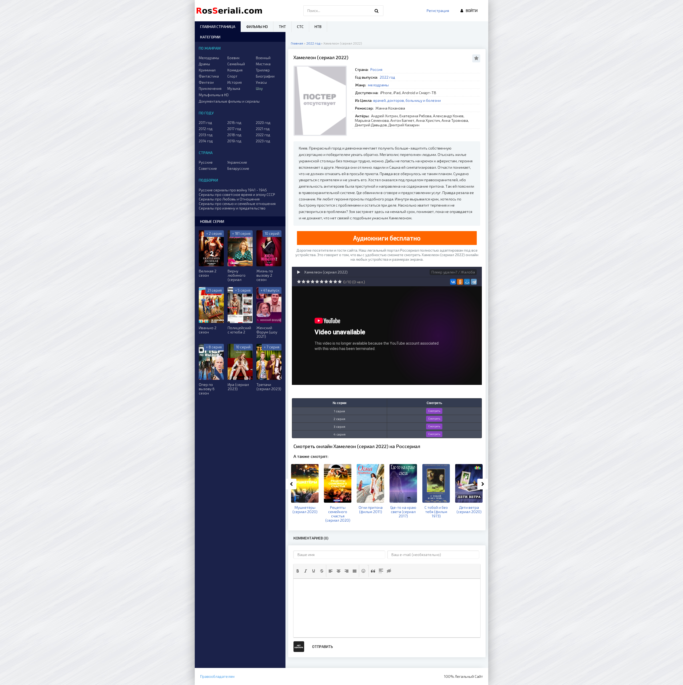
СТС (300, 26)
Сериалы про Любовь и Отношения (229, 199)
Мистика (263, 64)
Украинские (237, 162)
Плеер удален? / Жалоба (453, 272)
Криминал (207, 70)
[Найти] (376, 10)
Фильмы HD (257, 26)
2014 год (206, 141)
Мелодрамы (209, 58)
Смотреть (434, 410)
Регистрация (438, 10)
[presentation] (297, 571)
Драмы (204, 64)
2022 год (387, 77)
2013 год (206, 135)
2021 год (263, 129)
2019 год (234, 141)
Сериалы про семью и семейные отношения (237, 203)
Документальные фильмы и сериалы (229, 101)
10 (339, 281)
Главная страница (217, 26)
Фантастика (209, 76)
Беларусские (238, 168)
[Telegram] (474, 282)
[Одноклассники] (460, 282)
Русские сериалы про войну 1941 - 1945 (233, 190)
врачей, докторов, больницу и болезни (407, 100)
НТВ (318, 26)
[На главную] (230, 10)
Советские (208, 168)
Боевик (233, 58)
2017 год (234, 129)
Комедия (235, 70)
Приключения (210, 88)
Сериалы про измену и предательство (232, 208)
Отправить (322, 646)
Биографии (265, 76)
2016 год (234, 122)
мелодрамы (378, 85)
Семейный (236, 64)
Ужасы (261, 82)
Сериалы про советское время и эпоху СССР (237, 194)
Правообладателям (217, 676)
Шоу (259, 88)
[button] (297, 571)
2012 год (206, 129)
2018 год (234, 135)
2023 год (263, 141)
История (234, 82)
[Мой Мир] (467, 282)
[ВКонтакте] (453, 282)
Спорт (232, 76)
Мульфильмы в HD (214, 95)
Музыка (233, 88)
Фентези (206, 82)
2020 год (263, 122)
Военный (263, 58)
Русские (206, 162)
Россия (376, 69)
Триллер (263, 70)
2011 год (205, 122)
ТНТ (282, 26)
